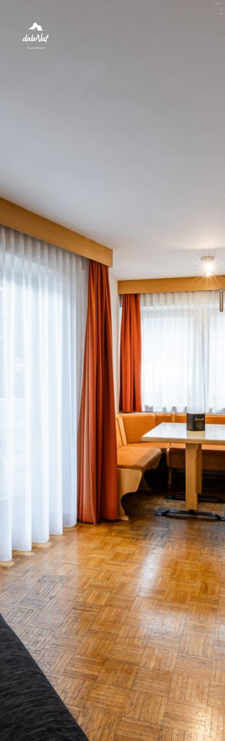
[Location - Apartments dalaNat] (221, 729)
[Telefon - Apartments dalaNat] (221, 9)
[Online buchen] (221, 300)
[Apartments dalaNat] (35, 35)
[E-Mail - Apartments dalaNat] (221, 14)
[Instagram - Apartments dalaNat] (221, 719)
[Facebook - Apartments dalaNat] (221, 724)
